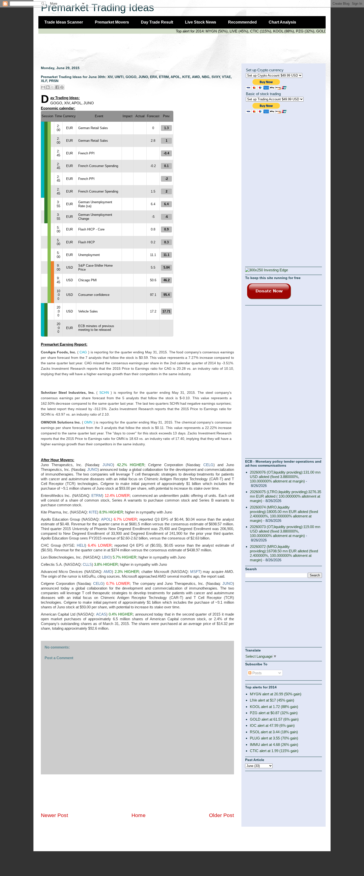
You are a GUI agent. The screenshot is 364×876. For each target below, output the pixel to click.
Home (138, 815)
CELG (208, 465)
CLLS (87, 564)
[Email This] (43, 87)
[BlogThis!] (47, 87)
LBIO (106, 557)
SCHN (104, 393)
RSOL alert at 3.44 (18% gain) (274, 732)
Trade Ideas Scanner (63, 22)
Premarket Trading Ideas (97, 7)
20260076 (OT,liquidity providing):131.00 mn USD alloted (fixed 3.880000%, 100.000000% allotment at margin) (285, 476)
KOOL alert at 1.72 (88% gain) (274, 707)
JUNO (108, 465)
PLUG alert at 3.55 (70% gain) (274, 738)
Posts (256, 673)
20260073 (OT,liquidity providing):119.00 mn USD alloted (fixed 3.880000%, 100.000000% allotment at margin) (285, 531)
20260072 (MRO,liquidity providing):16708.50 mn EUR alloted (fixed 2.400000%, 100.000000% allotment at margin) (284, 553)
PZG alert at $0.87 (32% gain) (274, 713)
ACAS (101, 614)
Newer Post (54, 815)
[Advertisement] (128, 46)
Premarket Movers (112, 22)
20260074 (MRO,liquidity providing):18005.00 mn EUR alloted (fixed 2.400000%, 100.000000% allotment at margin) (284, 514)
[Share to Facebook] (57, 87)
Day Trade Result (157, 22)
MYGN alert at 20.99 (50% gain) (275, 694)
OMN (88, 422)
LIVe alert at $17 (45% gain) (272, 700)
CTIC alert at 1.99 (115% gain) (274, 751)
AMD (108, 571)
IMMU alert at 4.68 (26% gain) (274, 744)
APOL (106, 519)
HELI (81, 545)
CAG (83, 352)
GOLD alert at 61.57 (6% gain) (274, 719)
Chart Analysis (282, 22)
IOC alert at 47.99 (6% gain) (272, 725)
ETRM (96, 495)
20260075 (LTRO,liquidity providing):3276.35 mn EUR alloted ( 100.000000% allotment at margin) (285, 496)
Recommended (242, 22)
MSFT (195, 571)
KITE (93, 512)
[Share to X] (52, 87)
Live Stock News (200, 22)
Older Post (221, 815)
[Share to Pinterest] (61, 87)
